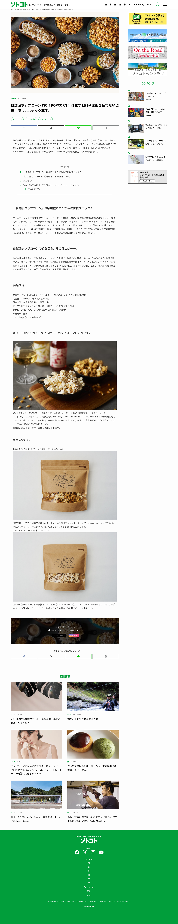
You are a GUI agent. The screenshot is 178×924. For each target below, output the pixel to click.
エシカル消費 (31, 119)
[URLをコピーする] (106, 127)
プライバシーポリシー (104, 901)
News (89, 895)
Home (12, 10)
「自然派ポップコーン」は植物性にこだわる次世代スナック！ (52, 172)
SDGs (149, 4)
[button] (24, 127)
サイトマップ (126, 901)
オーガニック (17, 119)
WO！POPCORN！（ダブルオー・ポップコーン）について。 (51, 185)
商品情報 (27, 180)
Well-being (138, 4)
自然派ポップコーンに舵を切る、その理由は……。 (47, 176)
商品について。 (34, 188)
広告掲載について (82, 901)
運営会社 (116, 901)
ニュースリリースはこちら (66, 901)
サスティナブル (45, 119)
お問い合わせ (52, 901)
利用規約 (93, 901)
